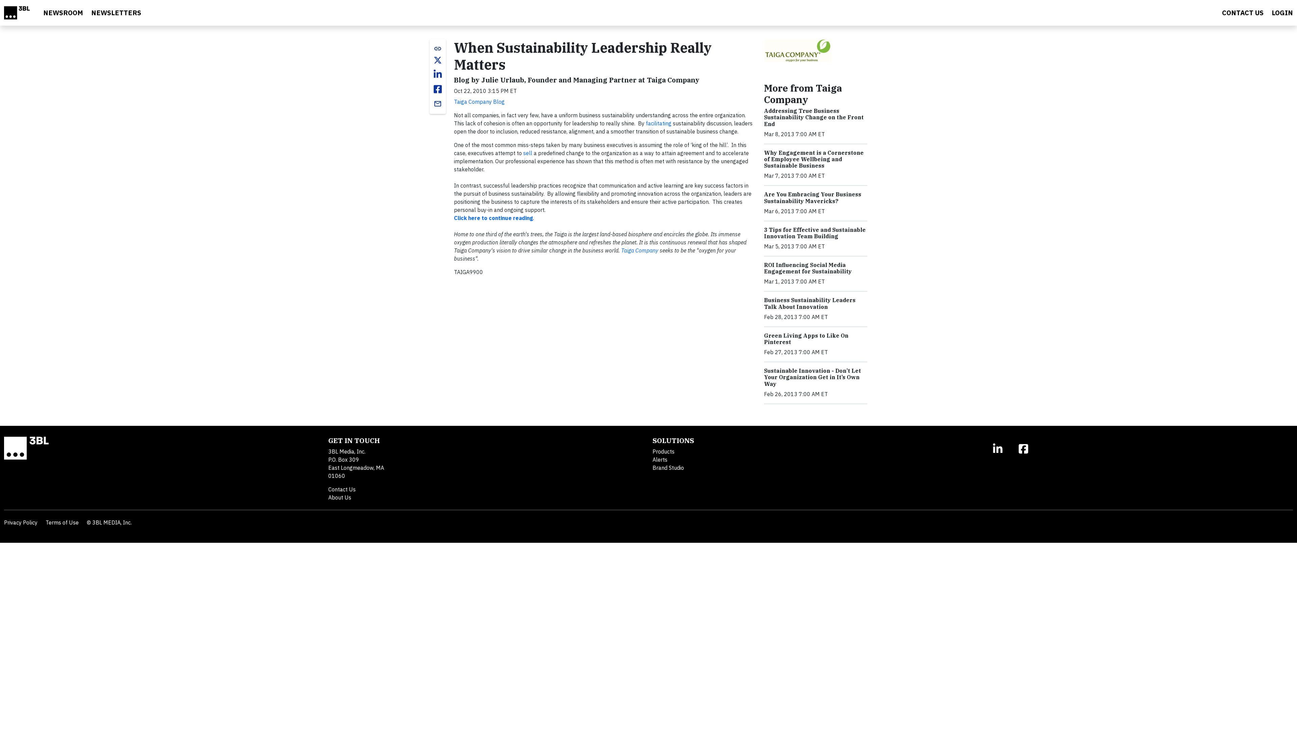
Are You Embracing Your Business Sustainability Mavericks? (812, 197)
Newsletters (116, 12)
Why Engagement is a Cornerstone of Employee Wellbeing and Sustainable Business (814, 159)
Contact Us (342, 489)
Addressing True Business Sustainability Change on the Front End (814, 117)
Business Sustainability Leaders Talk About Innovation (810, 303)
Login (1282, 12)
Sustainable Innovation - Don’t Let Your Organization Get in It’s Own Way (812, 377)
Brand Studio (668, 467)
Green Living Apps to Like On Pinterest (806, 338)
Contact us (1243, 12)
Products (664, 451)
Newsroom (63, 12)
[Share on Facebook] (438, 89)
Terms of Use (62, 522)
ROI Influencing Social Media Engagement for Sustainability (808, 268)
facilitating (658, 123)
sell (527, 153)
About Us (339, 497)
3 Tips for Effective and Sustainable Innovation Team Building (815, 233)
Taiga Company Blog (479, 101)
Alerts (660, 459)
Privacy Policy (20, 522)
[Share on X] (438, 60)
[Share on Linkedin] (438, 74)
